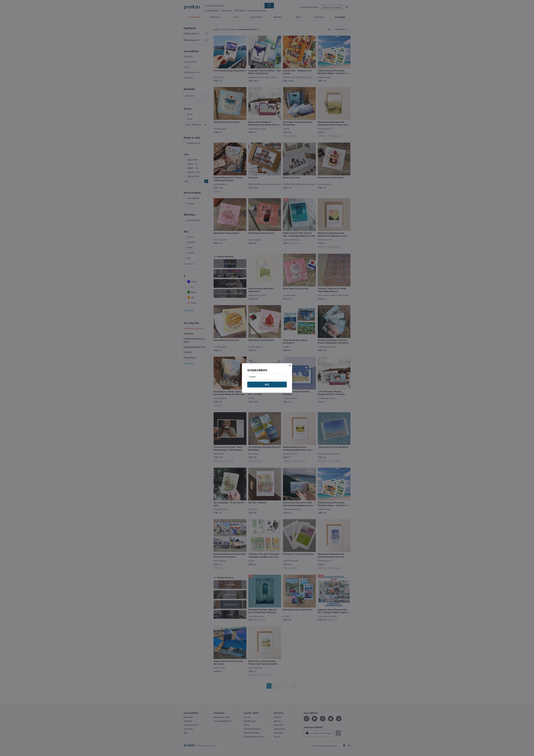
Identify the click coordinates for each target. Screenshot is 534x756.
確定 (267, 384)
